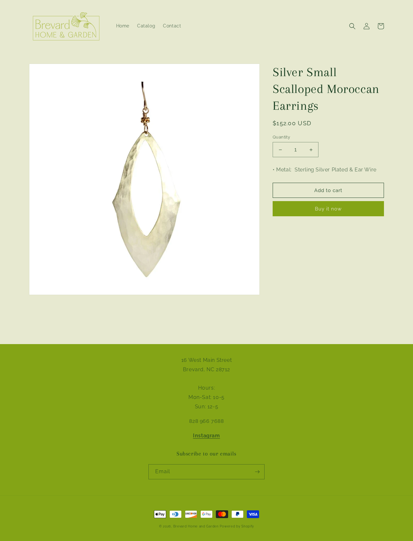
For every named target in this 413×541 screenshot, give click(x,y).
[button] (352, 26)
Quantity (281, 137)
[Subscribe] (257, 471)
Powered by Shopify (237, 526)
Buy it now (328, 209)
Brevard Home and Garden (196, 526)
